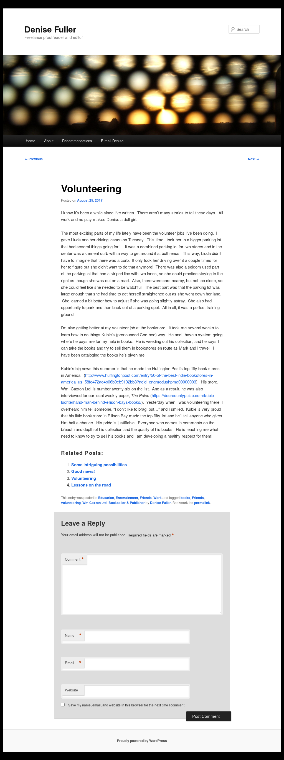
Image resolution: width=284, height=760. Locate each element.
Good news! (83, 471)
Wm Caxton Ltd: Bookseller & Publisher (113, 502)
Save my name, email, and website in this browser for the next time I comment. (126, 705)
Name (73, 635)
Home (30, 140)
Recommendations (77, 140)
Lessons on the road (91, 485)
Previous (33, 158)
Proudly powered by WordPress (142, 740)
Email (73, 662)
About (49, 140)
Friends (146, 497)
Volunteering (83, 478)
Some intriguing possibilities (99, 464)
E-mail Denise (112, 140)
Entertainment (127, 497)
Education (106, 497)
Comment (74, 559)
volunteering (71, 502)
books (185, 497)
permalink (202, 502)
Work (157, 497)
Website (71, 690)
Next (254, 158)
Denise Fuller (50, 29)
